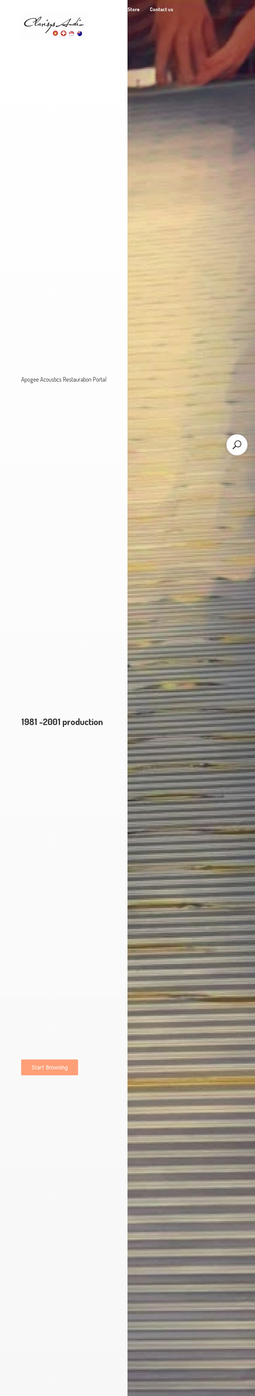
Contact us (161, 9)
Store (134, 9)
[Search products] (237, 444)
